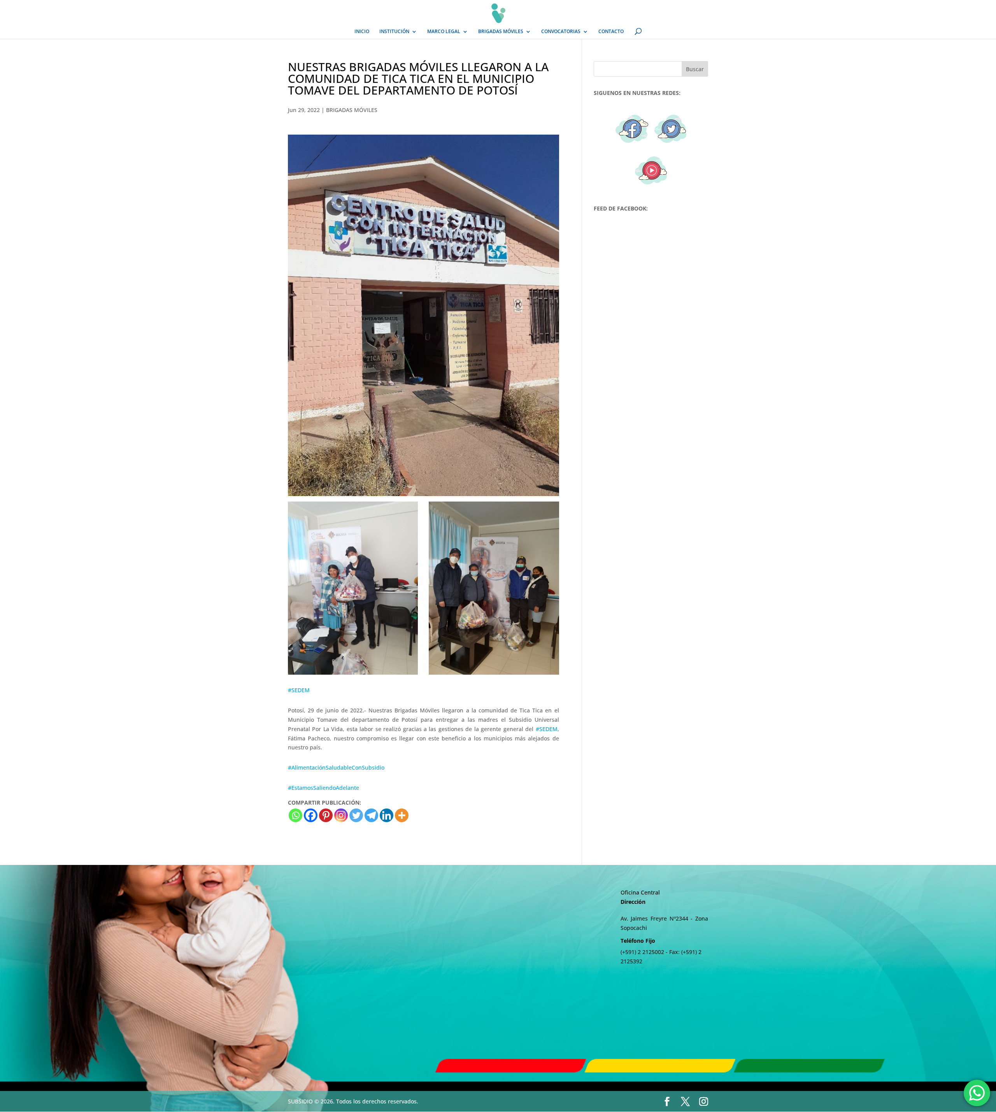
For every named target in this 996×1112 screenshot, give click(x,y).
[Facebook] (310, 815)
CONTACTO (611, 32)
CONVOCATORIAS (560, 32)
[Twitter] (356, 815)
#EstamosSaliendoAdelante (323, 787)
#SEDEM (299, 690)
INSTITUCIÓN (394, 32)
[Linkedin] (386, 815)
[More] (402, 815)
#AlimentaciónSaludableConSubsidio (336, 767)
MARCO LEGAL (443, 32)
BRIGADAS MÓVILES (500, 32)
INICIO (361, 32)
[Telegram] (371, 815)
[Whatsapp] (295, 815)
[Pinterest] (326, 815)
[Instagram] (341, 815)
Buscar (695, 69)
